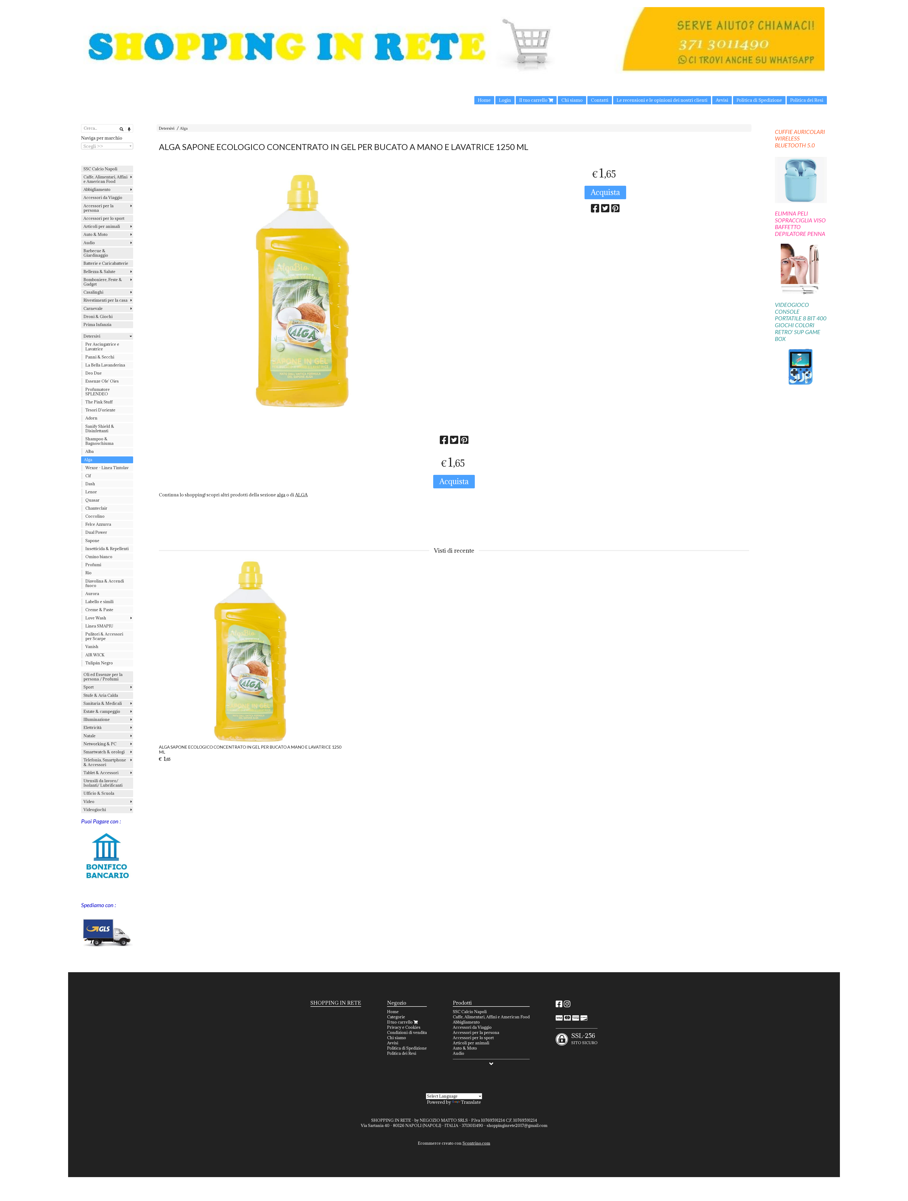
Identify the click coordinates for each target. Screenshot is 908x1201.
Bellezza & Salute (99, 271)
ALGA (301, 495)
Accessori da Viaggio (102, 197)
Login (505, 100)
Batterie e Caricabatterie (105, 263)
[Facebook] (559, 1005)
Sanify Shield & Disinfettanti (99, 428)
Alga (184, 128)
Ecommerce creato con (454, 1143)
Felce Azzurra (98, 524)
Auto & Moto (95, 234)
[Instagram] (567, 1005)
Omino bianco (98, 556)
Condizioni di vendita (407, 1032)
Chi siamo (572, 100)
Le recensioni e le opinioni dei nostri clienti (662, 100)
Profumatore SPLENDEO (97, 392)
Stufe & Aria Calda (100, 695)
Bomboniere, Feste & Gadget (102, 282)
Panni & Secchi (99, 357)
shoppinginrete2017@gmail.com (517, 1125)
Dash (90, 483)
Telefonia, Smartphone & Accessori (104, 762)
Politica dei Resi (806, 100)
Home (484, 100)
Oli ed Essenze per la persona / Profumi (102, 677)
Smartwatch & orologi (104, 752)
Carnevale (93, 308)
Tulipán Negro (99, 663)
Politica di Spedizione (759, 100)
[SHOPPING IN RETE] (454, 55)
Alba (89, 451)
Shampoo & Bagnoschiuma (99, 441)
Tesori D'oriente (100, 410)
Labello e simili (99, 601)
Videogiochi (94, 809)
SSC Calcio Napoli (100, 169)
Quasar (92, 500)
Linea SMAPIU (99, 626)
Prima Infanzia (97, 324)
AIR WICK (95, 655)
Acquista (605, 192)
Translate (471, 1102)
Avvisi (722, 100)
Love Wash (95, 618)
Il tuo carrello (533, 100)
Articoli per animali (101, 226)
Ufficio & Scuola (98, 793)
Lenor (91, 492)
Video (88, 801)
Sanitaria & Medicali (102, 703)
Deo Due (93, 373)
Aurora (92, 593)
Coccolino (95, 516)
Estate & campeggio (101, 711)
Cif (88, 475)
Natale (89, 735)
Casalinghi (93, 292)
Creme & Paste (99, 609)
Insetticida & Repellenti (107, 548)
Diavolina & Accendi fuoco (104, 583)
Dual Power (96, 532)
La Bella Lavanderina (105, 365)
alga (281, 495)
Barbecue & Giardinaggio (95, 253)
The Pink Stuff (99, 402)
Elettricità (92, 727)
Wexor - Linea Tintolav (107, 467)
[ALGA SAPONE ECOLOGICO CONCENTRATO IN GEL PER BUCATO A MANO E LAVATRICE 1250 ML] (302, 290)
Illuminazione (96, 719)
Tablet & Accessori (100, 772)
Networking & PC (99, 743)
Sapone (92, 540)
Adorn (91, 418)
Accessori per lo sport (103, 218)
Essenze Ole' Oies (102, 381)
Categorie (396, 1017)
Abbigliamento (96, 189)
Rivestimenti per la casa (105, 300)
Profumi (93, 564)
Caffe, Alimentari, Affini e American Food (105, 179)
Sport (88, 687)
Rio (88, 572)
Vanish (91, 646)
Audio (89, 242)
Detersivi (167, 128)
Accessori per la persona (98, 208)
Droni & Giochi (98, 316)
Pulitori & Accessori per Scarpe (104, 636)
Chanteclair (96, 508)
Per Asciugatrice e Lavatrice (102, 346)
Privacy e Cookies (403, 1027)
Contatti (599, 100)
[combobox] (107, 146)
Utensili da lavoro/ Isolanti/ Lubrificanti (102, 783)
